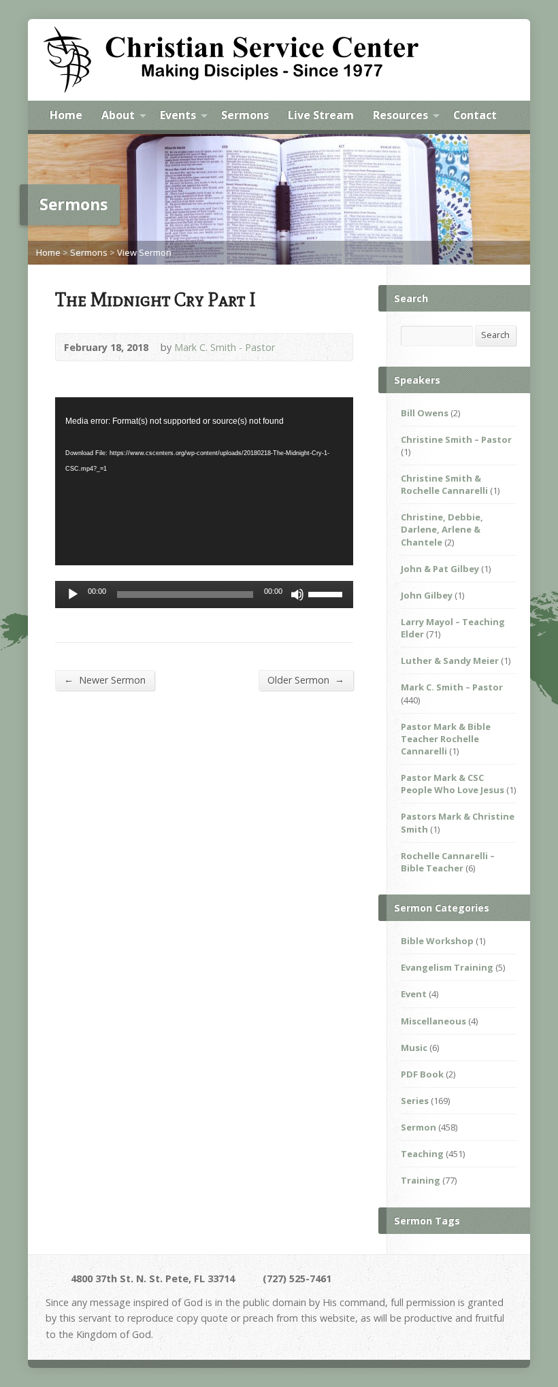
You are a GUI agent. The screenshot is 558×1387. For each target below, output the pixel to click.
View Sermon (144, 252)
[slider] (327, 593)
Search (495, 335)
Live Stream (321, 114)
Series (415, 1100)
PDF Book (422, 1074)
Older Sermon (305, 679)
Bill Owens (424, 413)
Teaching (422, 1154)
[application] (204, 481)
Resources (400, 114)
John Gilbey (427, 595)
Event (414, 994)
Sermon (418, 1127)
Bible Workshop (437, 941)
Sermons (245, 114)
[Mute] (297, 594)
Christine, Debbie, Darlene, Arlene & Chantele (442, 529)
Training (420, 1180)
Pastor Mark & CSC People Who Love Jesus (452, 783)
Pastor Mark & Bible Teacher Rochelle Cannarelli (446, 738)
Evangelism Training (447, 967)
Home (66, 114)
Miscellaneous (433, 1021)
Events (178, 114)
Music (414, 1047)
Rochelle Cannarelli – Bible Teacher (448, 862)
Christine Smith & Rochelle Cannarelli (444, 484)
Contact (475, 114)
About (118, 114)
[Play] (73, 594)
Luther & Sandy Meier (450, 660)
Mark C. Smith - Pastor (224, 347)
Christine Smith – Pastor (456, 439)
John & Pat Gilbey (440, 569)
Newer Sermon (105, 679)
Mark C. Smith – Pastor (452, 687)
